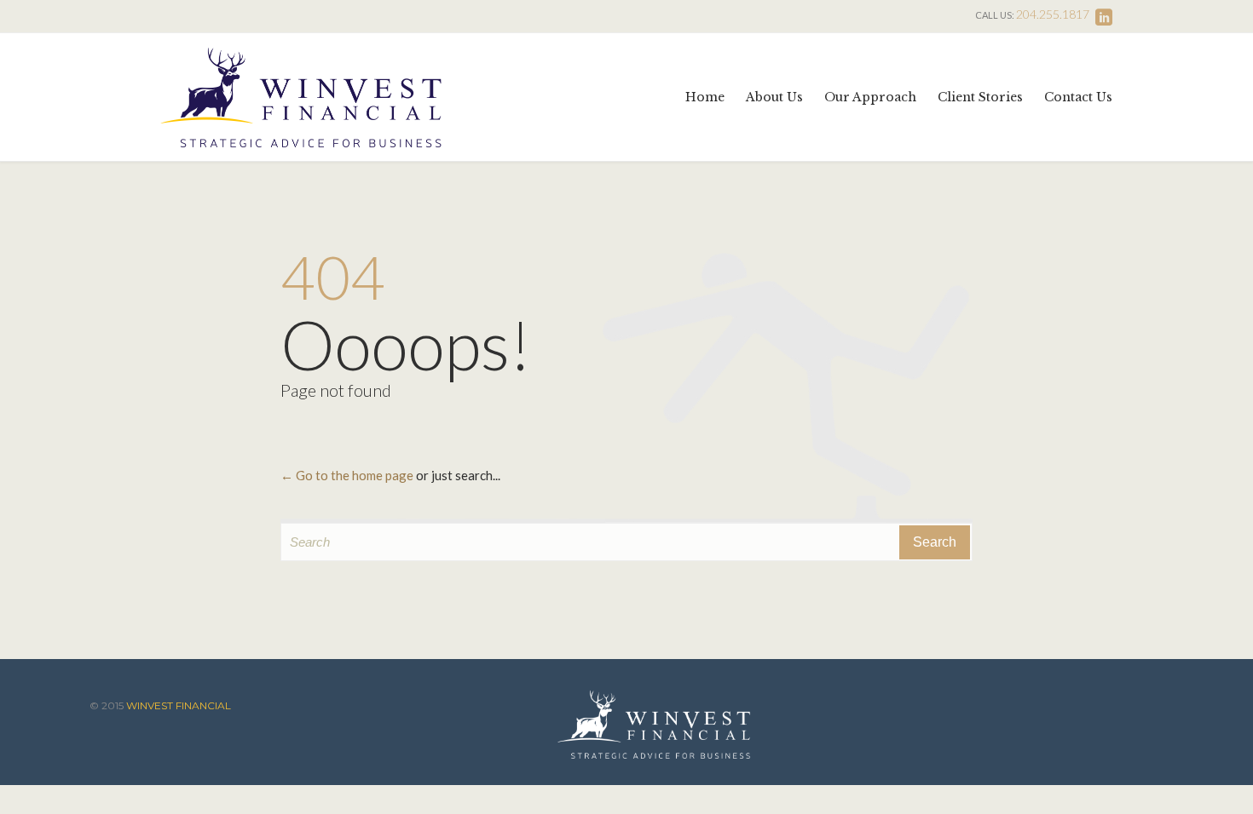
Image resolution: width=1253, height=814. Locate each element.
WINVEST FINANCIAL (178, 705)
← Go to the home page (346, 475)
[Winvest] (301, 97)
